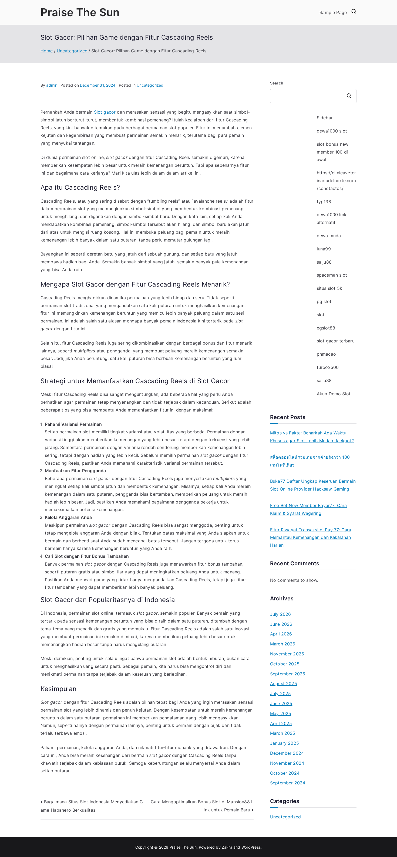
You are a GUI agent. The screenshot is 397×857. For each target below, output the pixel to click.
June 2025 (281, 703)
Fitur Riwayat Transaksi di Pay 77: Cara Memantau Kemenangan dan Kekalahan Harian (310, 537)
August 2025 (283, 683)
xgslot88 (326, 328)
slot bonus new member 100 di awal (332, 151)
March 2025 (282, 733)
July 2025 (280, 693)
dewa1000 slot (332, 131)
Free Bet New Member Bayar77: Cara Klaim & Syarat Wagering (308, 509)
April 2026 (281, 634)
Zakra (227, 847)
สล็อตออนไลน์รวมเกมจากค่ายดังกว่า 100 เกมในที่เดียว (310, 461)
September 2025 (287, 673)
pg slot (324, 301)
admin (51, 85)
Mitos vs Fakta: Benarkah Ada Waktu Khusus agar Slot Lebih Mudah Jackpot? (312, 436)
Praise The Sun (80, 12)
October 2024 (285, 773)
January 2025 (284, 743)
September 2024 (287, 782)
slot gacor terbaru (336, 341)
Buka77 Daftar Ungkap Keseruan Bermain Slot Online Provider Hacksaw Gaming (313, 485)
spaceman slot (332, 275)
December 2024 (287, 753)
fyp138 (324, 201)
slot (321, 314)
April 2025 (281, 723)
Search (276, 83)
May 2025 (280, 713)
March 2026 (282, 644)
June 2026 (281, 624)
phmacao (326, 354)
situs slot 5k (329, 288)
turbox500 (328, 367)
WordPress (251, 847)
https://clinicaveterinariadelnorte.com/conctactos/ (336, 180)
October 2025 (285, 663)
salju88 (324, 262)
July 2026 (280, 614)
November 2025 (287, 654)
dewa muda (329, 235)
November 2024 (287, 763)
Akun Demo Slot (334, 393)
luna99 (324, 248)
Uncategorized (150, 85)
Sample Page (333, 12)
